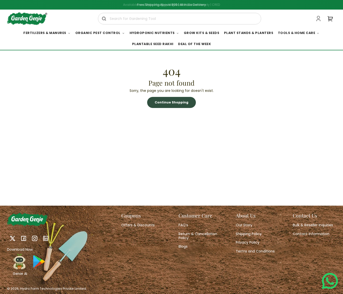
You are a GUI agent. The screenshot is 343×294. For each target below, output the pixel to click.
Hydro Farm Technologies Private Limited (53, 288)
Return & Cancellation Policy (198, 235)
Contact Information (311, 233)
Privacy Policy (247, 242)
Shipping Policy (249, 233)
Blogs (183, 246)
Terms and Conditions (255, 251)
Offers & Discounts (138, 225)
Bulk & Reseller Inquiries (313, 225)
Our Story (244, 225)
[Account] (318, 18)
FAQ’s (183, 225)
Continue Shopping (171, 102)
